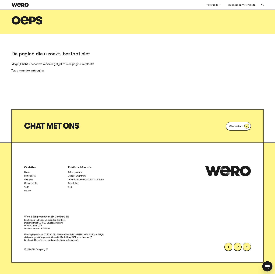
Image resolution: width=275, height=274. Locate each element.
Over (26, 186)
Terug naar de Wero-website (241, 5)
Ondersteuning (31, 183)
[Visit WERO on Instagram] (247, 247)
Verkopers (28, 179)
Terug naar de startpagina (27, 70)
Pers (70, 186)
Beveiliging (73, 183)
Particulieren (30, 175)
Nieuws (27, 190)
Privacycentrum (75, 172)
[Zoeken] (262, 4)
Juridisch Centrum (77, 175)
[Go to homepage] (228, 171)
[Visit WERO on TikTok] (238, 247)
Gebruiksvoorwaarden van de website (85, 179)
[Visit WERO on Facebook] (228, 247)
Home (27, 172)
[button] (214, 4)
